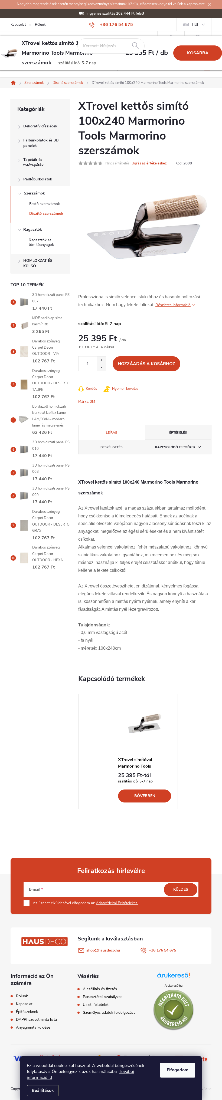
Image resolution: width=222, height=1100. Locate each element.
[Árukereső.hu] (173, 977)
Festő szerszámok (44, 203)
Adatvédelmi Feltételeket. (117, 903)
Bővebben (144, 795)
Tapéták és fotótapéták (33, 162)
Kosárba (197, 53)
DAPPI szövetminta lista (36, 1020)
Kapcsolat (18, 24)
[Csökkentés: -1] (101, 367)
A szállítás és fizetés (100, 989)
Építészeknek (27, 1012)
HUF (195, 24)
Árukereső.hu (173, 985)
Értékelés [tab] (178, 432)
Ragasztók (32, 229)
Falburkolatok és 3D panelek (41, 143)
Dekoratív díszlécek (40, 126)
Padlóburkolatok (37, 179)
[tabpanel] (145, 751)
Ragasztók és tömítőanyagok (41, 242)
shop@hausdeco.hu (103, 950)
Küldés (180, 889)
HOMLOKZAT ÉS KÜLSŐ (38, 263)
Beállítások (43, 1091)
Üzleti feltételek (96, 1005)
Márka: (86, 401)
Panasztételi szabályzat (102, 997)
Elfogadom (177, 1070)
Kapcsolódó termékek (175, 447)
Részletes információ (173, 305)
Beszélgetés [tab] (111, 447)
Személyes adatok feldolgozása (109, 1012)
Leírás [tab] (111, 432)
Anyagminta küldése (33, 1027)
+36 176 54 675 (162, 950)
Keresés (135, 45)
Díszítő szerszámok (46, 213)
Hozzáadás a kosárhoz (146, 364)
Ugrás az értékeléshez (149, 163)
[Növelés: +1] (101, 360)
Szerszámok (34, 193)
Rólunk (40, 24)
